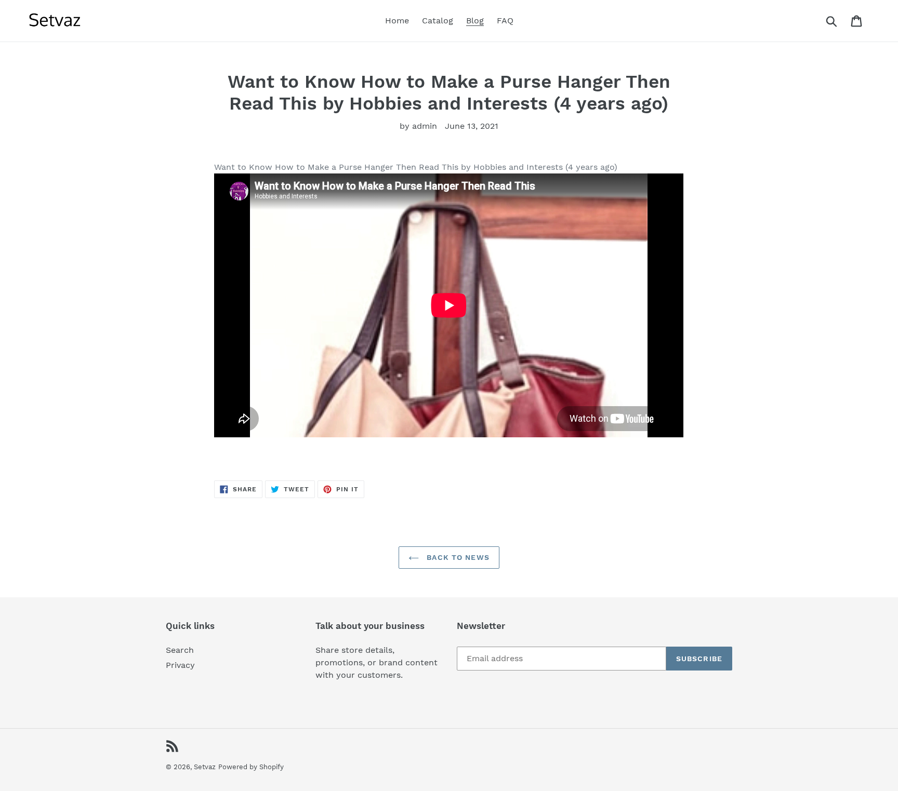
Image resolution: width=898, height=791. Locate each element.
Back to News (457, 557)
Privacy (180, 665)
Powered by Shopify (251, 767)
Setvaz (205, 767)
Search (180, 650)
